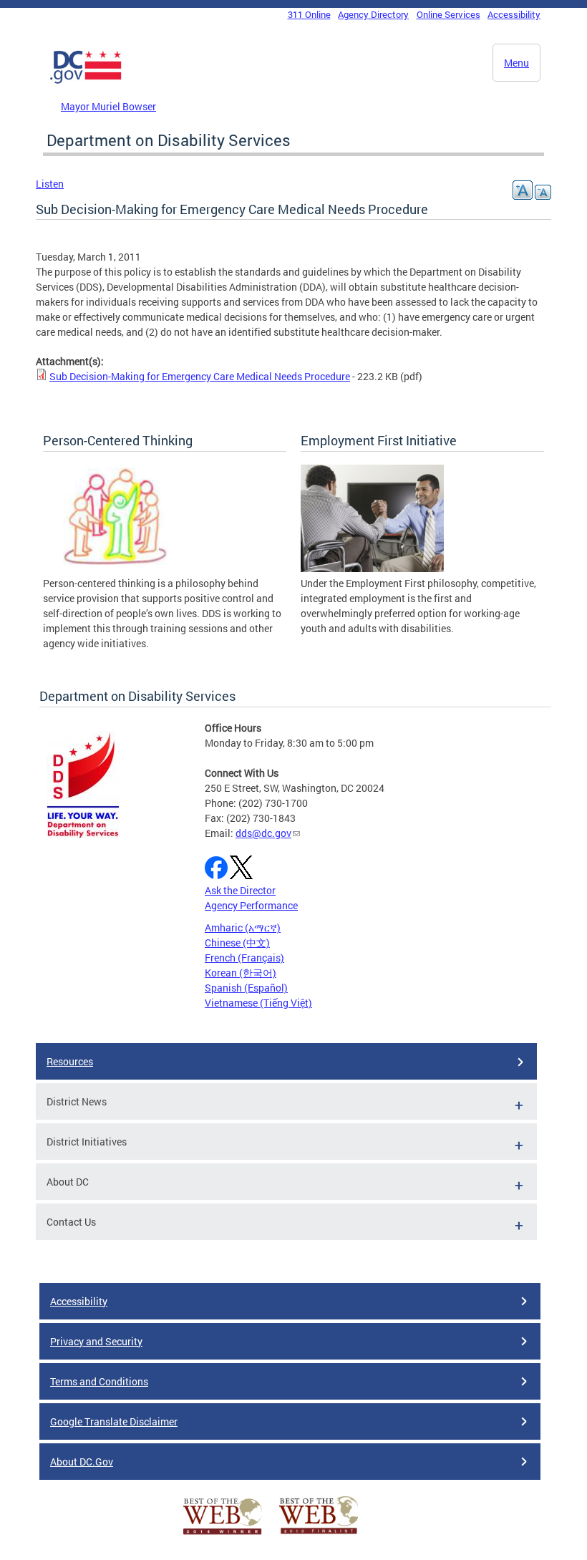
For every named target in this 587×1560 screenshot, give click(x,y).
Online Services (448, 14)
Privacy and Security (96, 1341)
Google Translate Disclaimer (114, 1421)
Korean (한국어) (240, 972)
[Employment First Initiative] (372, 568)
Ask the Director (240, 890)
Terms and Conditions (99, 1381)
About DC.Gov (81, 1461)
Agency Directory (373, 14)
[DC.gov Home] (86, 80)
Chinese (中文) (237, 942)
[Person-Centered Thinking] (114, 568)
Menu (516, 62)
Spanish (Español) (246, 987)
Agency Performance (251, 905)
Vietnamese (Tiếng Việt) (258, 1002)
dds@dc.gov (263, 833)
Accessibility (513, 14)
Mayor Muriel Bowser (108, 106)
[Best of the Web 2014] (222, 1534)
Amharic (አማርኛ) (243, 927)
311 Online (309, 14)
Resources (70, 1061)
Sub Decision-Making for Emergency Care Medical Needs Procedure (199, 376)
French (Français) (244, 957)
